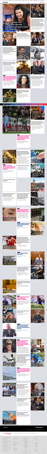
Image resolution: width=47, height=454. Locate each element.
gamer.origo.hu (26, 441)
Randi (31, 0)
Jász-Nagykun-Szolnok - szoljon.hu (7, 447)
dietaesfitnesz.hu (26, 445)
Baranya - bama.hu (5, 439)
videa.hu (36, 445)
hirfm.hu (36, 451)
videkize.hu (25, 447)
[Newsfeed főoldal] (5, 427)
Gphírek (26, 0)
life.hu (35, 439)
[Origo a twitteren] (37, 427)
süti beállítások (36, 429)
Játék (38, 0)
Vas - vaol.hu (15, 437)
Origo (4, 0)
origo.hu (14, 445)
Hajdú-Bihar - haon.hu (5, 445)
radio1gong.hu (36, 450)
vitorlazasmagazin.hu (26, 446)
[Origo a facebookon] (36, 427)
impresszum (39, 429)
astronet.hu (25, 438)
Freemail (20, 0)
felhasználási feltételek (32, 429)
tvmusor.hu (25, 448)
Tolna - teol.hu (4, 451)
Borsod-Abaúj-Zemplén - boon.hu (7, 441)
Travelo (23, 0)
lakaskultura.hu (26, 440)
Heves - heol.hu (5, 446)
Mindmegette (10, 0)
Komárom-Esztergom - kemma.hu (7, 448)
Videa (13, 0)
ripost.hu (36, 437)
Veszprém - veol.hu (16, 438)
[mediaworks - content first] (7, 434)
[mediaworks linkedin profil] (43, 433)
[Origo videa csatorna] (40, 427)
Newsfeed (16, 0)
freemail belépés (42, 2)
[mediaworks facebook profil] (41, 433)
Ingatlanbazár (35, 0)
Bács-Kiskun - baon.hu (5, 438)
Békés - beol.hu (5, 440)
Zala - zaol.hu (15, 439)
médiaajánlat (42, 429)
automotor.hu (25, 439)
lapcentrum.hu (36, 446)
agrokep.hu (15, 450)
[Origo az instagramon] (39, 427)
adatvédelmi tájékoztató (27, 429)
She (28, 0)
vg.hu (14, 449)
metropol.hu (36, 438)
